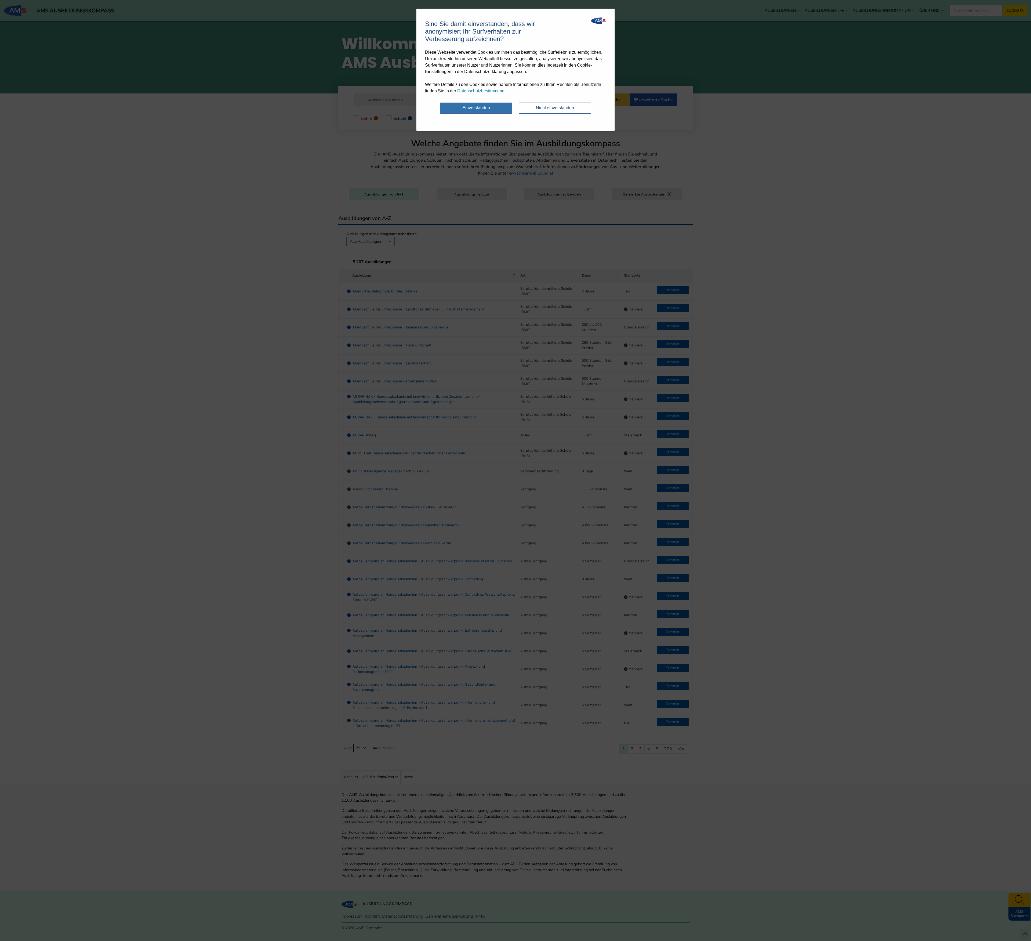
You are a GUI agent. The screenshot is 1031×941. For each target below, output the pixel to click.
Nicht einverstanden (555, 108)
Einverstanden (476, 108)
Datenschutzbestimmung (480, 91)
